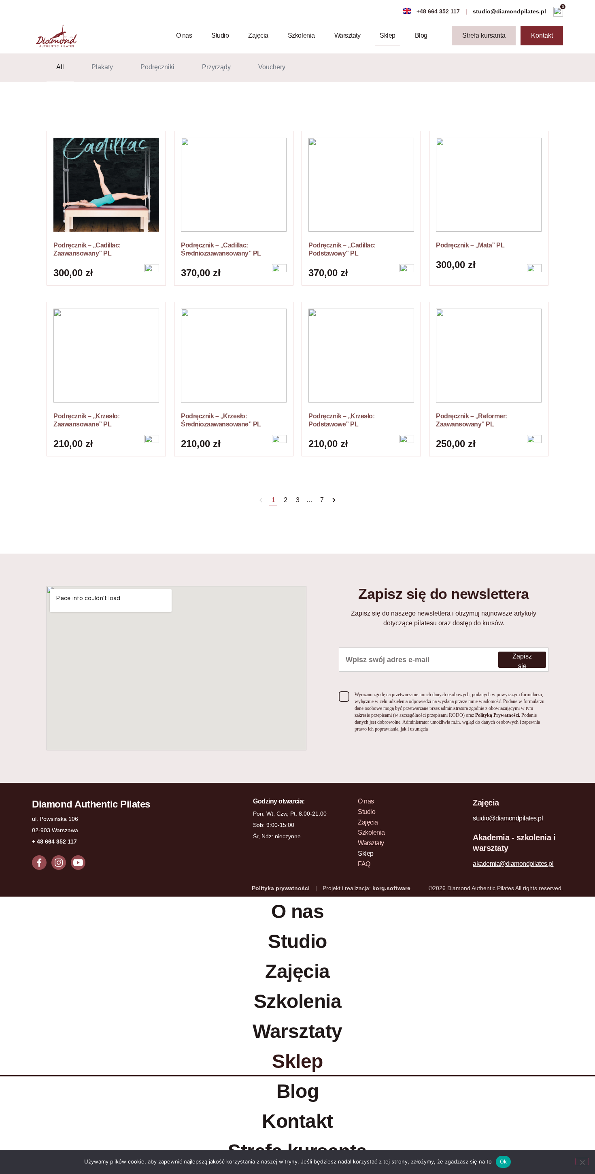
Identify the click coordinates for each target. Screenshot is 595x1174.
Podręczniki (157, 67)
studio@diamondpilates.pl (510, 11)
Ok (503, 1161)
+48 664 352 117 (438, 11)
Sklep (387, 35)
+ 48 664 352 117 (54, 841)
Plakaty (102, 67)
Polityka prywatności (281, 888)
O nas (184, 35)
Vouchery (271, 67)
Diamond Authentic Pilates (91, 804)
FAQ (364, 864)
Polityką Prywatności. (498, 715)
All (60, 67)
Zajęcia (258, 35)
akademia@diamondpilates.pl (513, 863)
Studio (220, 35)
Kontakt (297, 1121)
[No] (582, 1161)
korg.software (391, 888)
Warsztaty (347, 35)
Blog (421, 35)
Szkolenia (301, 35)
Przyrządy (216, 67)
